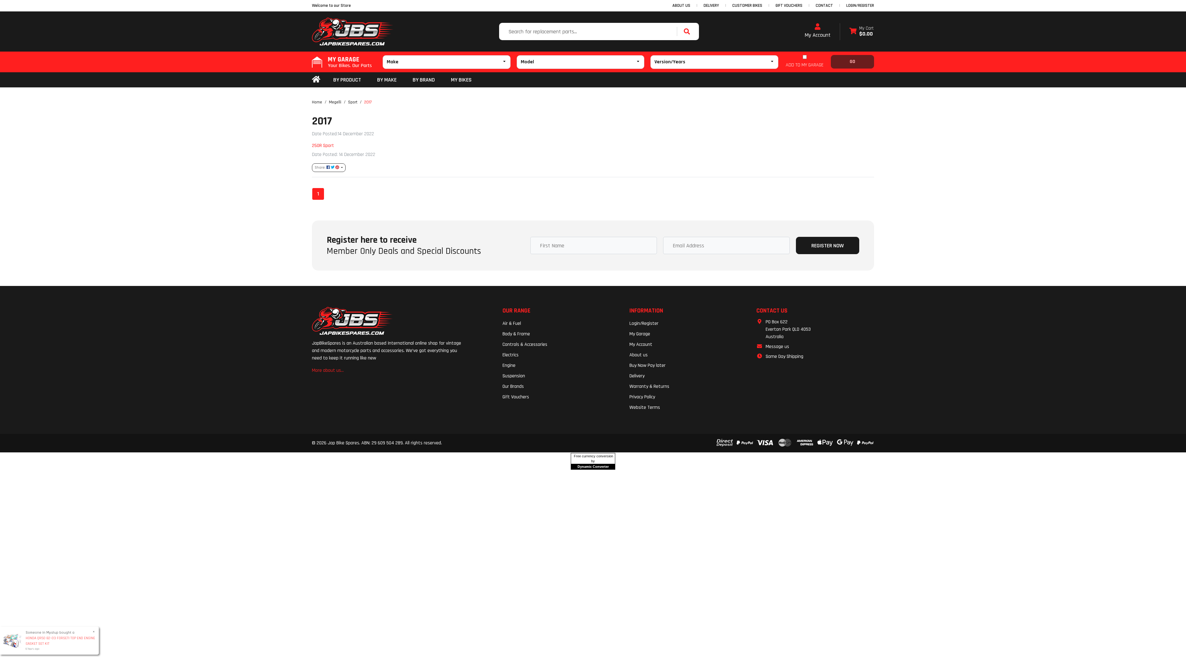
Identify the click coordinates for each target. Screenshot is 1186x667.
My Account (818, 35)
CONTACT (824, 5)
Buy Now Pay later (647, 365)
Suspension (514, 376)
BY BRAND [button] (424, 79)
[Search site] (688, 31)
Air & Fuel (512, 323)
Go (852, 61)
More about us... (328, 370)
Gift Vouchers (516, 397)
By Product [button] (347, 79)
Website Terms (644, 407)
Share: (320, 167)
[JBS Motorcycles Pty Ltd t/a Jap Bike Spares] (352, 31)
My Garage (639, 334)
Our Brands (513, 386)
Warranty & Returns (649, 386)
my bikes (461, 79)
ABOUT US (681, 5)
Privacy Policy (642, 397)
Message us (777, 346)
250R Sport (323, 145)
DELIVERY (711, 5)
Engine (509, 365)
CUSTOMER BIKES (747, 5)
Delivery (637, 376)
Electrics (511, 355)
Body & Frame (516, 334)
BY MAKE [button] (387, 79)
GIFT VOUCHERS (789, 5)
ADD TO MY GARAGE (804, 65)
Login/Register (860, 5)
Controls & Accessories (525, 344)
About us (638, 355)
